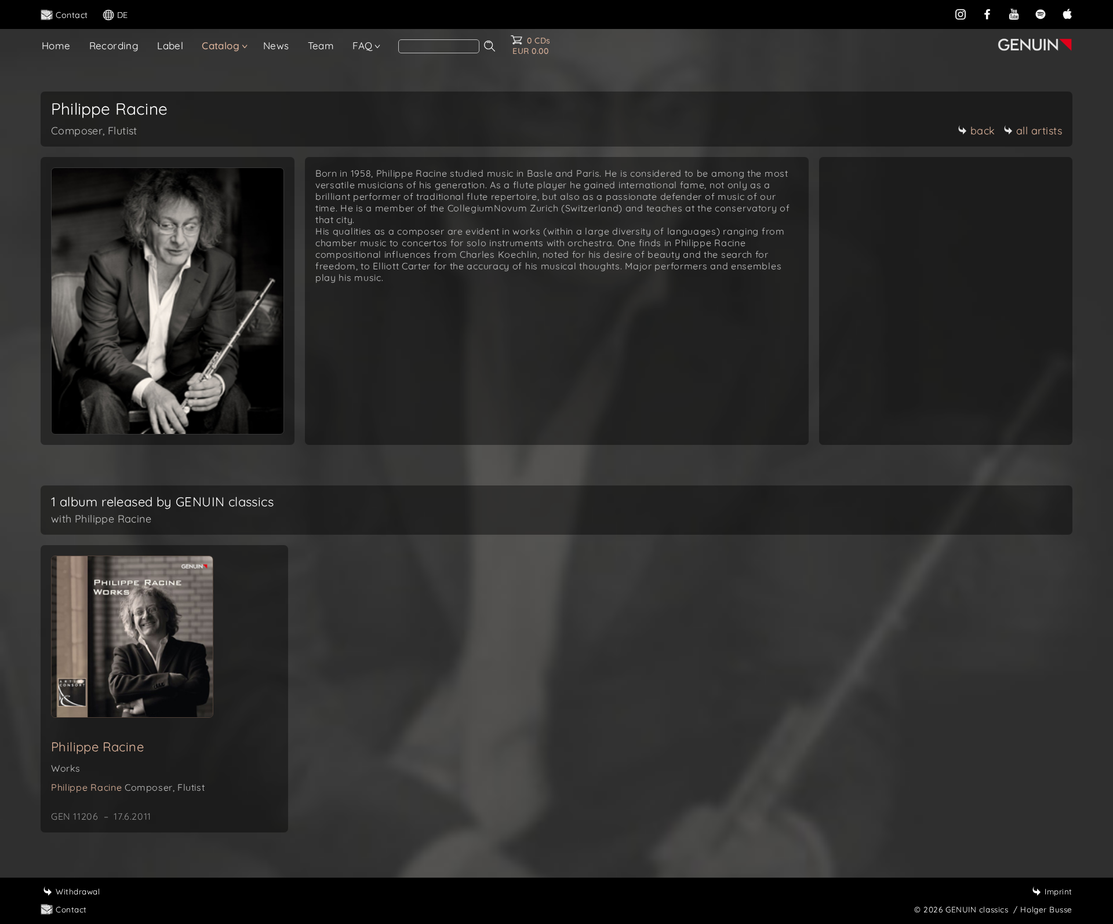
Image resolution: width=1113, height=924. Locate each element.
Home (56, 45)
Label (170, 45)
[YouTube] (1014, 14)
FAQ (362, 45)
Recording (114, 45)
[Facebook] (987, 14)
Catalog (220, 45)
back (982, 130)
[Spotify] (1041, 14)
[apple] (1067, 14)
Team (321, 45)
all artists (1039, 130)
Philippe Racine (97, 747)
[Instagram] (961, 14)
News (276, 45)
